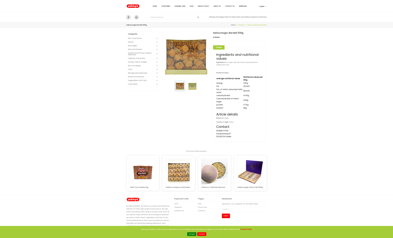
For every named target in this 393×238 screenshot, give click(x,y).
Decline (202, 234)
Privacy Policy (203, 6)
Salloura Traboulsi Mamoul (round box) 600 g (214, 187)
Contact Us (229, 6)
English (262, 6)
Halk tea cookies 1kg (139, 187)
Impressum (243, 6)
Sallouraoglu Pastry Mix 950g (250, 187)
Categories (165, 6)
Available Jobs (179, 6)
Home (155, 6)
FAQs (191, 6)
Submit (225, 216)
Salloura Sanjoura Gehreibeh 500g (178, 187)
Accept (192, 234)
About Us (217, 6)
